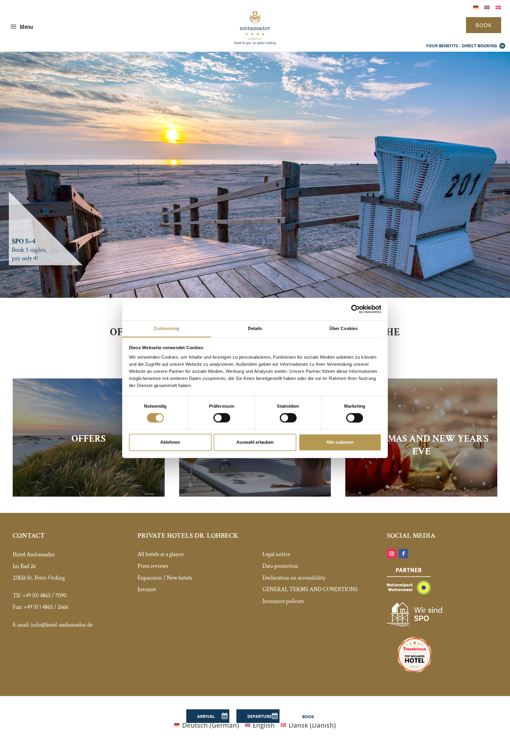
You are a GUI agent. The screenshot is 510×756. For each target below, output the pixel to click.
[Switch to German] (475, 7)
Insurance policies (283, 601)
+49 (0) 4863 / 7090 (44, 595)
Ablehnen (170, 442)
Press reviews (153, 566)
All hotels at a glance (161, 554)
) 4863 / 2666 (53, 607)
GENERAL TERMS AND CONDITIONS (310, 589)
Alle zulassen (340, 442)
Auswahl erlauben (255, 442)
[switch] (221, 417)
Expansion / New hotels (165, 578)
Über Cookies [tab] (343, 328)
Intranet (147, 589)
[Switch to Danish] (498, 7)
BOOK (483, 25)
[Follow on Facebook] (403, 553)
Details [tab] (255, 328)
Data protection (280, 566)
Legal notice (276, 554)
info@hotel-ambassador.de (62, 625)
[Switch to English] (487, 7)
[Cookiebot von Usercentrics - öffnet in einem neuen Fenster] (355, 309)
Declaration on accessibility (294, 578)
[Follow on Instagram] (391, 553)
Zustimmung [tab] (166, 328)
